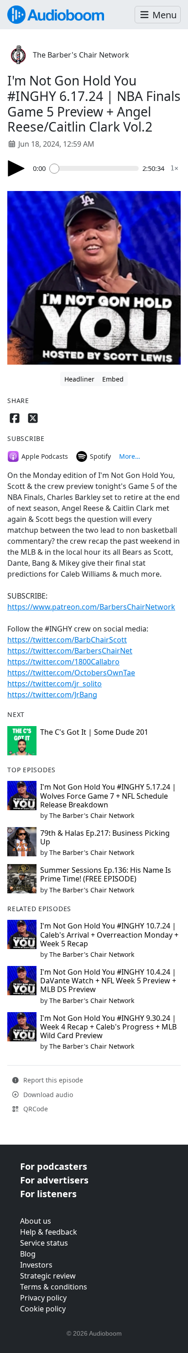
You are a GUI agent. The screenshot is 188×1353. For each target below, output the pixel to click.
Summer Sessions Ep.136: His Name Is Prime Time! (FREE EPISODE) (105, 874)
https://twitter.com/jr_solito (54, 684)
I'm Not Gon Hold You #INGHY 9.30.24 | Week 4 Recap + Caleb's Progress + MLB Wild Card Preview (108, 1026)
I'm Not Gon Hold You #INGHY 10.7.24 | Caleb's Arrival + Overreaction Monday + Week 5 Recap (109, 934)
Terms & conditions (53, 1287)
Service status (44, 1243)
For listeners (48, 1194)
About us (35, 1221)
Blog (28, 1254)
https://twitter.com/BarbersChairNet (69, 651)
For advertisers (54, 1180)
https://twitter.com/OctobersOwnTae (71, 673)
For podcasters (53, 1166)
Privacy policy (43, 1298)
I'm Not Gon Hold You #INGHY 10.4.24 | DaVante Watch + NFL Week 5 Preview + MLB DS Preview (108, 980)
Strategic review (48, 1276)
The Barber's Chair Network (81, 55)
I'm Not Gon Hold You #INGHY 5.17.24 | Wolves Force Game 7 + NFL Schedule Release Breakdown (108, 795)
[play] (16, 168)
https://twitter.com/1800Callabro (63, 662)
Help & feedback (48, 1232)
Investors (36, 1265)
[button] (158, 15)
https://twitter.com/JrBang (52, 695)
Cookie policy (43, 1309)
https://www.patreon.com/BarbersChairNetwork (91, 607)
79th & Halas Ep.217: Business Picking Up (105, 837)
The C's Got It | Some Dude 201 (94, 732)
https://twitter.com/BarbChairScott (67, 640)
